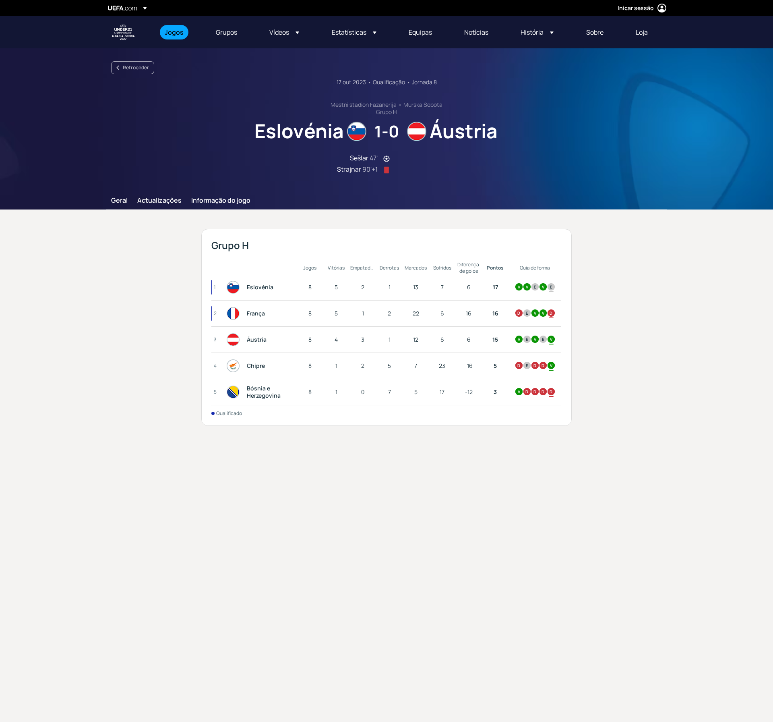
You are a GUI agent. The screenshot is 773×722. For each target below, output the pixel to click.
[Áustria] (235, 339)
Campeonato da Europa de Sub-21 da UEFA (123, 32)
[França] (235, 313)
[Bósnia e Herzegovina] (235, 392)
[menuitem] (180, 32)
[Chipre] (235, 365)
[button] (284, 32)
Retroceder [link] (136, 67)
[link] (174, 32)
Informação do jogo (220, 200)
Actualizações (159, 200)
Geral (119, 200)
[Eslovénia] (235, 287)
